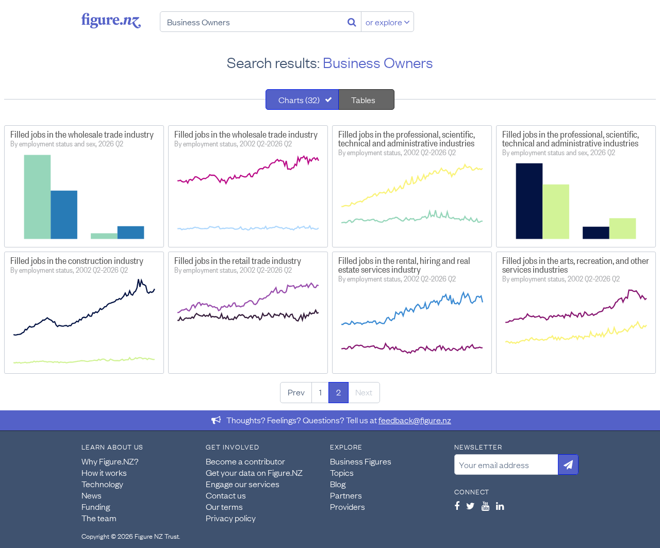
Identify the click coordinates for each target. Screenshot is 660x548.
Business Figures (360, 461)
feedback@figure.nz (414, 419)
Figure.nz (111, 20)
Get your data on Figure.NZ (254, 472)
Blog (337, 483)
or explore (385, 21)
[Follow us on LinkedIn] (500, 505)
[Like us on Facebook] (456, 505)
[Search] (352, 21)
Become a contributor (245, 461)
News (91, 495)
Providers (347, 506)
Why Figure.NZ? (110, 461)
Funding (95, 506)
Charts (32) (299, 99)
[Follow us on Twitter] (470, 505)
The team (99, 517)
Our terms (224, 506)
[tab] (302, 99)
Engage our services (242, 483)
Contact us (226, 495)
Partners (346, 495)
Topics (342, 472)
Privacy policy (231, 517)
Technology (102, 483)
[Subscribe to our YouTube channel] (485, 505)
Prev (296, 391)
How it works (104, 472)
